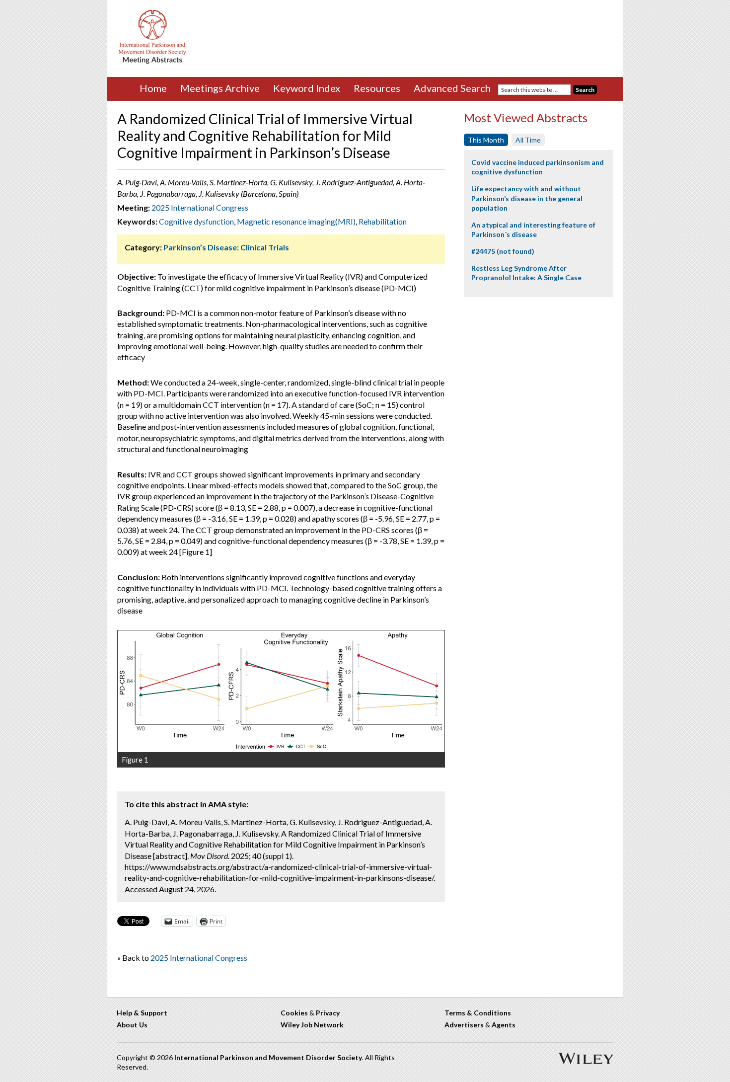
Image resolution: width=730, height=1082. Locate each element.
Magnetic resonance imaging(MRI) (296, 221)
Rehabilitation (383, 221)
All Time (528, 140)
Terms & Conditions (477, 1012)
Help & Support (142, 1012)
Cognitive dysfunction (196, 221)
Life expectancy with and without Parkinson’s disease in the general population (527, 198)
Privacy (328, 1012)
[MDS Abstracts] (152, 61)
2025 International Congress (199, 207)
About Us (132, 1024)
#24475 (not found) (502, 251)
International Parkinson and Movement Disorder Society (268, 1057)
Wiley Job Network (312, 1024)
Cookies (294, 1012)
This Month (486, 140)
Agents (503, 1024)
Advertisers (464, 1024)
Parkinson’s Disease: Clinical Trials (226, 247)
